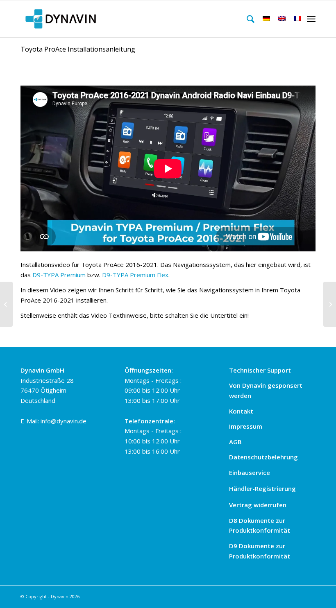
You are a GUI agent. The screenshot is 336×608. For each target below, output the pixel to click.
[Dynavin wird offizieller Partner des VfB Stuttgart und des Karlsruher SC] (329, 304)
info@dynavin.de (63, 421)
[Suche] (246, 18)
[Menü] (311, 19)
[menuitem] (246, 18)
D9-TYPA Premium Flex (135, 275)
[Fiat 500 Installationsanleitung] (6, 304)
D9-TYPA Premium (59, 275)
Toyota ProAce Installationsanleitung (77, 49)
